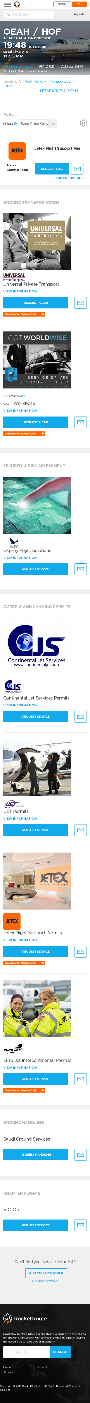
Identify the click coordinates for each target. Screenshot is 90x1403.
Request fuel (52, 169)
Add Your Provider (46, 1273)
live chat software (45, 1281)
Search (60, 1352)
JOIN (79, 4)
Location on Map (16, 67)
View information (20, 291)
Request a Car (36, 302)
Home (7, 1367)
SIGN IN (62, 4)
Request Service (36, 569)
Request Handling (36, 1154)
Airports (79, 14)
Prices (8, 124)
